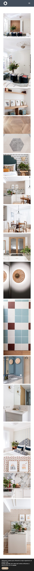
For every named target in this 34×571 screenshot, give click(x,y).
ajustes (14, 565)
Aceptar (5, 568)
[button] (17, 25)
